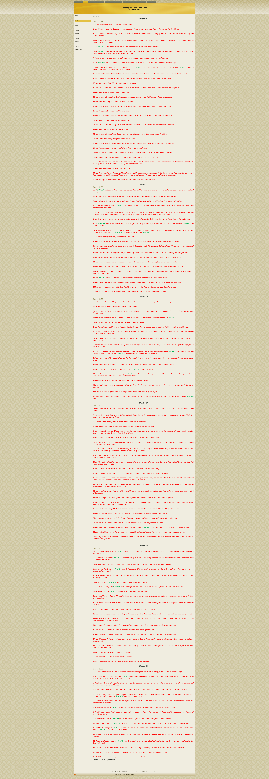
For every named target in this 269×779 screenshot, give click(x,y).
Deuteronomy (108, 1)
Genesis (85, 1)
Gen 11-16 (77, 20)
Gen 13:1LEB (98, 299)
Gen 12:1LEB (98, 187)
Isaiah (125, 1)
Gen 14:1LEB (98, 406)
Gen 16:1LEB (98, 669)
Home (116, 774)
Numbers (101, 1)
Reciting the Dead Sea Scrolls (134, 8)
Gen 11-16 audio (80, 23)
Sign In (132, 774)
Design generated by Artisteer (151, 771)
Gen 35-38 (77, 38)
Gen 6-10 (77, 18)
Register (128, 774)
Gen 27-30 (77, 33)
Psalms (138, 1)
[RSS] (75, 774)
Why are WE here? (78, 49)
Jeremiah (119, 1)
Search (123, 774)
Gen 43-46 (77, 43)
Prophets (143, 1)
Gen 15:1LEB (98, 548)
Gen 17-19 (77, 25)
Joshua (114, 1)
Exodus (90, 1)
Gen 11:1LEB (98, 21)
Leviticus (96, 1)
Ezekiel (129, 1)
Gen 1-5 (76, 15)
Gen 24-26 (77, 30)
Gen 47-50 (77, 46)
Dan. (134, 1)
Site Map (113, 771)
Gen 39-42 (77, 41)
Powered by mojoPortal (140, 771)
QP (154, 1)
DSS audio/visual (78, 1)
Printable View (118, 771)
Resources (150, 1)
